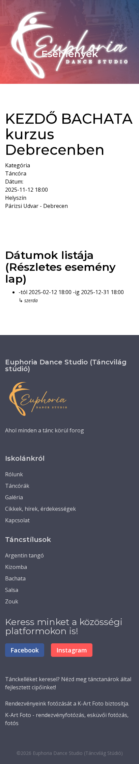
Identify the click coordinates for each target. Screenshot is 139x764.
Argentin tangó (24, 555)
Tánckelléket (21, 679)
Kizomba (16, 567)
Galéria (14, 497)
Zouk (11, 601)
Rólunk (14, 474)
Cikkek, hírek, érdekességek (40, 508)
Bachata (15, 578)
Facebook (24, 650)
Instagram (71, 650)
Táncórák (17, 486)
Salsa (11, 590)
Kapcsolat (17, 520)
